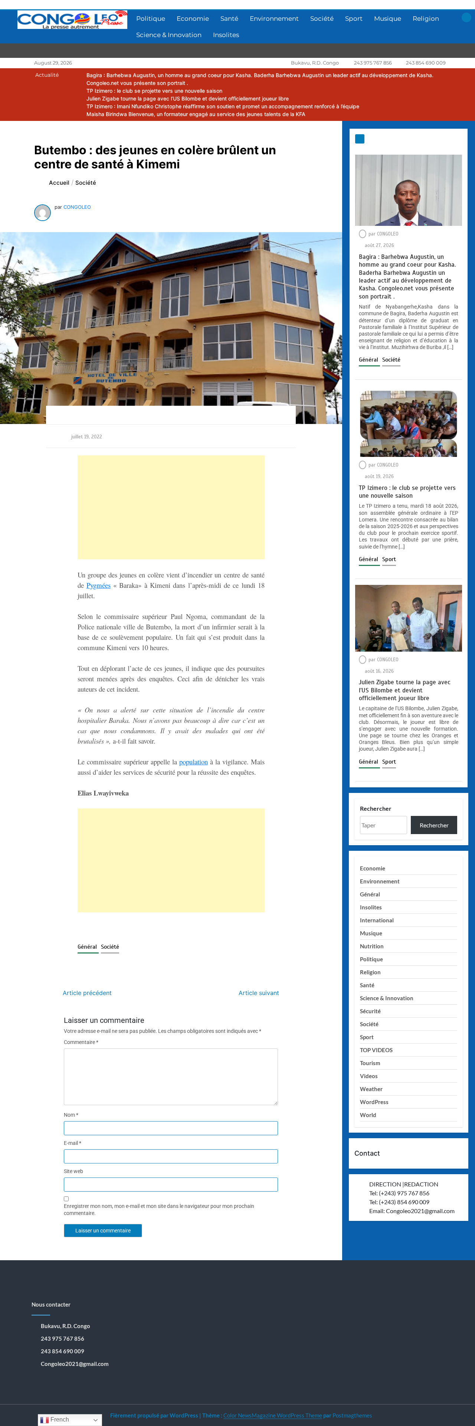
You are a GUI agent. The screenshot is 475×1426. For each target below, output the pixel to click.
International (377, 920)
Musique (387, 18)
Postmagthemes (352, 1415)
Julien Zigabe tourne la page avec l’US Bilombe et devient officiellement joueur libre (187, 98)
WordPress (374, 1102)
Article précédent (87, 993)
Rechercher (376, 808)
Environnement (274, 18)
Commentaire (81, 1042)
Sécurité (370, 1011)
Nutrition (372, 946)
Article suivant (259, 993)
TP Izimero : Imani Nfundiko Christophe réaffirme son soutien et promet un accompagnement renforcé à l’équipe (222, 106)
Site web (73, 1171)
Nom (71, 1115)
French (59, 1419)
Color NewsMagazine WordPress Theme (272, 1415)
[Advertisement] (171, 507)
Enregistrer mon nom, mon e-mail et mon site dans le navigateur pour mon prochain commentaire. (159, 1209)
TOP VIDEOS (376, 1050)
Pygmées (98, 585)
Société (322, 18)
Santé (229, 18)
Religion (426, 18)
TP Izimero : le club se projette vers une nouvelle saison (154, 91)
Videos (369, 1076)
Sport (354, 18)
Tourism (370, 1063)
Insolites (226, 35)
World (368, 1115)
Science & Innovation (169, 35)
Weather (371, 1089)
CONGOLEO (77, 207)
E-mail (72, 1143)
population (193, 761)
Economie (193, 18)
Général (88, 947)
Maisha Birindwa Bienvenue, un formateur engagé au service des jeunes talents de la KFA (195, 114)
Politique (150, 18)
